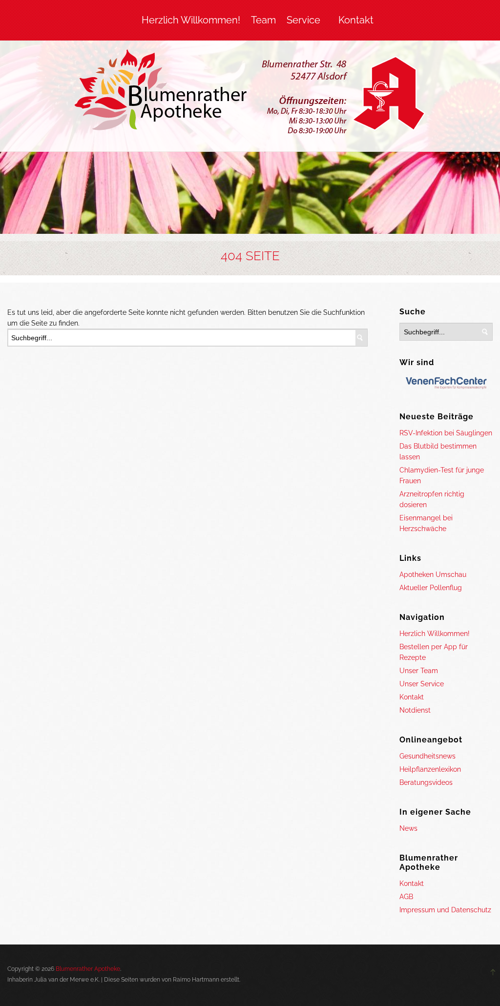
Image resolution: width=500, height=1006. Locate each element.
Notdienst (415, 710)
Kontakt (356, 20)
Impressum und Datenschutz (445, 910)
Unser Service (421, 684)
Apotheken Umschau (432, 574)
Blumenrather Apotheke (88, 968)
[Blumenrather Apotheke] (250, 93)
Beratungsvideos (426, 782)
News (408, 828)
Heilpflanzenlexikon (430, 769)
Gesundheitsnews (427, 756)
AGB (406, 897)
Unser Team (418, 671)
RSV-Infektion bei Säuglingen (445, 433)
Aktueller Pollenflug (430, 588)
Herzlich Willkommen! (191, 20)
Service (303, 20)
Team (263, 20)
